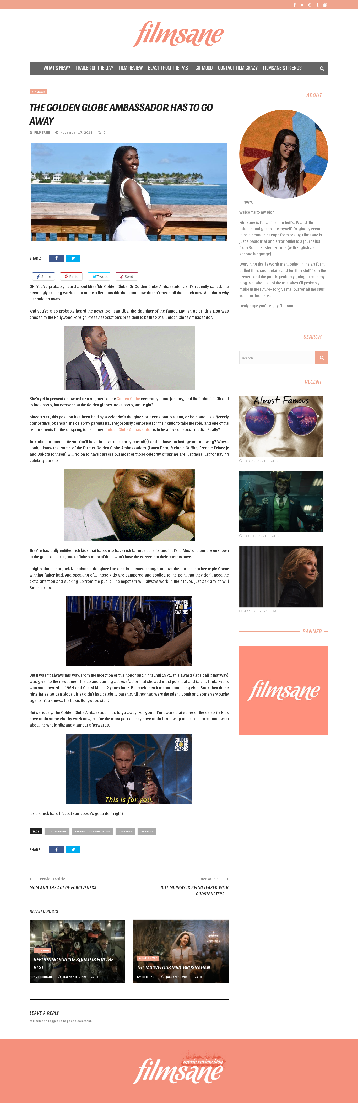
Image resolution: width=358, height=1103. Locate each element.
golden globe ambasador (92, 831)
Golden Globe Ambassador (128, 429)
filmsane (42, 132)
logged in (55, 1021)
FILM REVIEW (131, 68)
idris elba (125, 831)
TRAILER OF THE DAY (94, 68)
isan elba (147, 831)
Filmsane (179, 35)
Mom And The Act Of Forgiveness (63, 887)
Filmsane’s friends (282, 68)
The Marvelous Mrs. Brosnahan (173, 967)
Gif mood (38, 91)
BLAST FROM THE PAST (169, 68)
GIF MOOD (204, 68)
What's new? (148, 958)
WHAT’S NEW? (57, 68)
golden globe (57, 831)
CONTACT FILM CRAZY (238, 68)
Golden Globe (128, 398)
